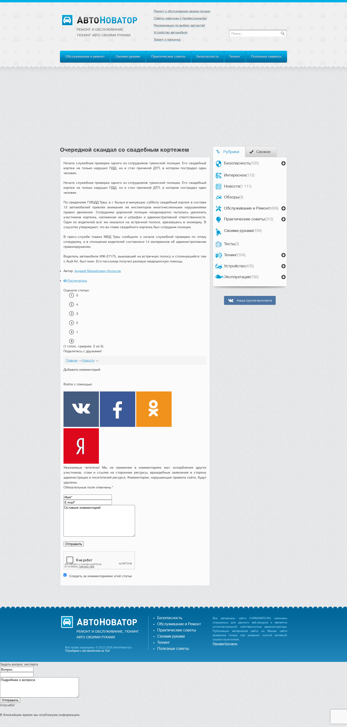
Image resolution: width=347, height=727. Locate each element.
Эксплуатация (241, 277)
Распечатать (77, 280)
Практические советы (168, 56)
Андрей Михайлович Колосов (98, 271)
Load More (135, 593)
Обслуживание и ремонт (85, 56)
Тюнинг (235, 56)
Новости (237, 186)
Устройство (239, 266)
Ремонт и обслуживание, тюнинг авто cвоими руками (104, 32)
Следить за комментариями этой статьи (100, 576)
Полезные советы (173, 649)
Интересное (239, 175)
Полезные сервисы (266, 56)
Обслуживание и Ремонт (251, 208)
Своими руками (128, 56)
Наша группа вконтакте (254, 300)
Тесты (231, 244)
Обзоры (233, 197)
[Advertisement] (173, 111)
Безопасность (208, 56)
